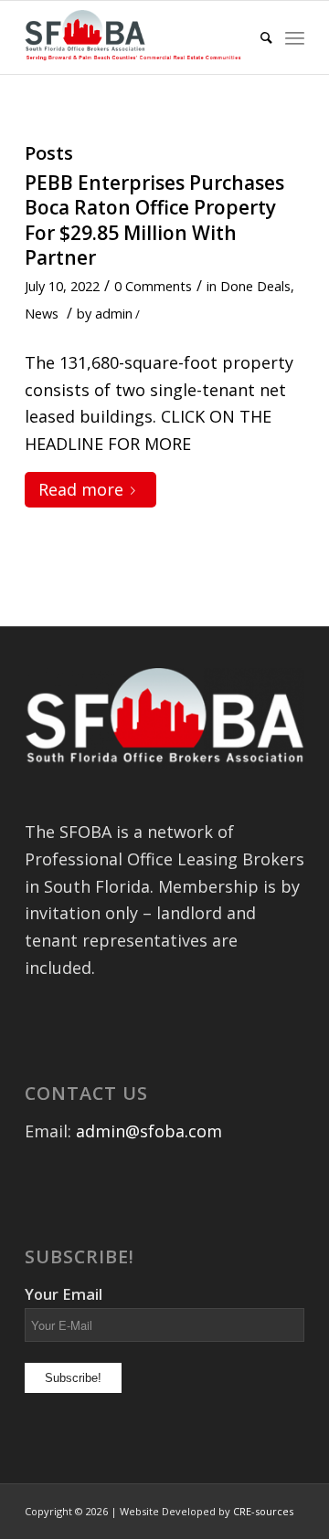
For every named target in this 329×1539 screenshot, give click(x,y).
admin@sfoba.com (149, 1131)
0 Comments (153, 286)
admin (114, 313)
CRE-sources (263, 1511)
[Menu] (294, 37)
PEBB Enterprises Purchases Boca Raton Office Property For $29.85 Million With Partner (154, 220)
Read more (80, 489)
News (41, 313)
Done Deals (255, 286)
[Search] (257, 37)
